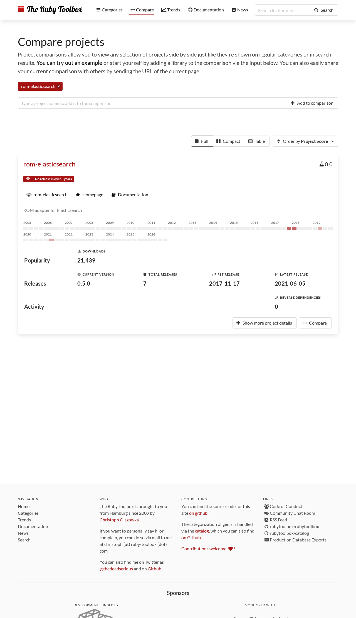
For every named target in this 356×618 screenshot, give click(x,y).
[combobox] (152, 103)
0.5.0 (83, 283)
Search (24, 539)
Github (154, 568)
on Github (191, 537)
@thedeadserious (116, 568)
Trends (24, 519)
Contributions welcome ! (208, 548)
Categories (28, 513)
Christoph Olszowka (119, 519)
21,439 (86, 260)
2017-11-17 (224, 283)
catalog (202, 530)
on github (198, 513)
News (23, 533)
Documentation (33, 526)
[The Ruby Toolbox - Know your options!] (50, 10)
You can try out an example (69, 62)
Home (23, 506)
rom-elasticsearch (49, 164)
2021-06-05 (290, 283)
